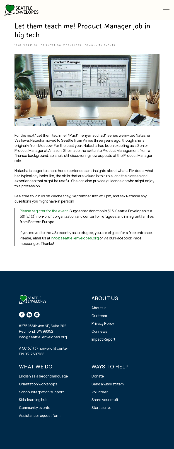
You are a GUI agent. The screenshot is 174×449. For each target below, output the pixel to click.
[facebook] (22, 315)
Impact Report (103, 339)
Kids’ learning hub (33, 399)
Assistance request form (39, 415)
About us (99, 307)
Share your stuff (105, 399)
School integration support (41, 391)
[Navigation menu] (166, 10)
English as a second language (43, 376)
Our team (99, 315)
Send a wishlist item (108, 384)
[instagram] (37, 315)
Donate (98, 376)
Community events (34, 407)
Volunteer (100, 391)
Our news (99, 331)
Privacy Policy (103, 323)
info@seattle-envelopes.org (75, 238)
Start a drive (101, 407)
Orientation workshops (38, 384)
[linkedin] (29, 315)
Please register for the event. (44, 210)
